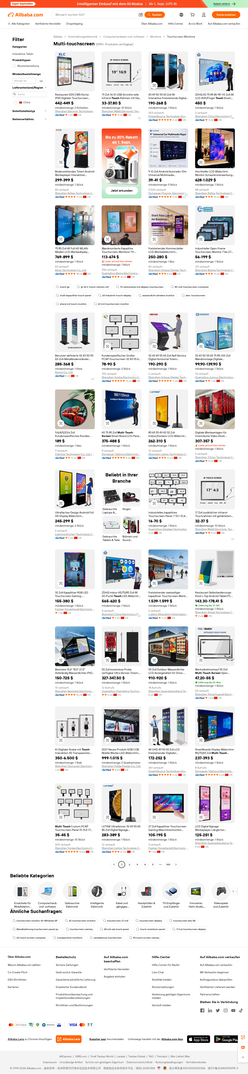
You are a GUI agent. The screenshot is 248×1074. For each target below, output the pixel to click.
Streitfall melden (162, 979)
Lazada (121, 1056)
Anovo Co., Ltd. (64, 372)
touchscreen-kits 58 (184, 920)
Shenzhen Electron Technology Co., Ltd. (75, 111)
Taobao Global (136, 1056)
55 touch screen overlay (146, 937)
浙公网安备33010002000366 (187, 1068)
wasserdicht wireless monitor (158, 295)
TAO (150, 1056)
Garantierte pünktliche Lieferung (75, 979)
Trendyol (162, 1056)
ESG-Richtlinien (17, 979)
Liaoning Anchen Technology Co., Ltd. (75, 534)
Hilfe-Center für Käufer (166, 964)
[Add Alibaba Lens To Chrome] (69, 1039)
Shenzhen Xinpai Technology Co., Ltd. (215, 612)
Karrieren (13, 987)
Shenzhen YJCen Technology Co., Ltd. (215, 457)
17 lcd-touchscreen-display (191, 929)
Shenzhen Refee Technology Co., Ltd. (75, 193)
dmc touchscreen (195, 295)
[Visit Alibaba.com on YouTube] (233, 1010)
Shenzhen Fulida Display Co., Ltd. (121, 766)
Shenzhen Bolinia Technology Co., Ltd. (215, 270)
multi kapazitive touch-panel (75, 295)
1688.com (81, 1056)
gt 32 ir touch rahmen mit (95, 287)
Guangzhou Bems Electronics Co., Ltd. (121, 273)
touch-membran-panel (152, 929)
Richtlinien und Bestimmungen (74, 1005)
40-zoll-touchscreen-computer (192, 287)
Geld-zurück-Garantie (69, 972)
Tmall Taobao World (101, 1056)
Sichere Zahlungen (67, 964)
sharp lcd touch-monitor (73, 304)
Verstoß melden (161, 1005)
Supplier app (97, 1039)
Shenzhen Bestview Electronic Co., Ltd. (75, 691)
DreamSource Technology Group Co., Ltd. (168, 116)
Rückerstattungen (163, 987)
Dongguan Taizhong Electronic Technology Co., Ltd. (121, 454)
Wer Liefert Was (180, 1056)
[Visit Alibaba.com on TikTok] (241, 1010)
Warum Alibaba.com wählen (24, 964)
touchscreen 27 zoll (117, 920)
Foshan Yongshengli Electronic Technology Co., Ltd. (75, 609)
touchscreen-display (151, 920)
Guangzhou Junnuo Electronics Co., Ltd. (215, 377)
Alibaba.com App (172, 1039)
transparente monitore (69, 937)
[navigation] (29, 451)
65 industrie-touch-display (116, 295)
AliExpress (65, 1056)
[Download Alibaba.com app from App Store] (198, 1039)
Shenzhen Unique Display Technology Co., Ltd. (168, 270)
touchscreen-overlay (81, 929)
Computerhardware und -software (123, 36)
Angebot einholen (114, 976)
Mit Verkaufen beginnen (214, 972)
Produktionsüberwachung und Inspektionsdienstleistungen (74, 996)
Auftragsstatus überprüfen (216, 979)
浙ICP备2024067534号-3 (223, 1068)
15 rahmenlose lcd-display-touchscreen (141, 287)
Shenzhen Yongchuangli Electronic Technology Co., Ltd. (215, 694)
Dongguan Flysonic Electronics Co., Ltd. (168, 193)
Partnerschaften (210, 994)
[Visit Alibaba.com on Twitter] (217, 1010)
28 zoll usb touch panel (116, 929)
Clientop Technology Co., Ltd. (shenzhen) (75, 454)
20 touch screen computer (31, 937)
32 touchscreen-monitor (82, 920)
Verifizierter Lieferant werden (217, 987)
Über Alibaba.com (19, 956)
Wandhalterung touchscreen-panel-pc (37, 929)
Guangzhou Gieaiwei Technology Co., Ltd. (168, 529)
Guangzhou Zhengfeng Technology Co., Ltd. (121, 691)
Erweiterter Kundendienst (71, 987)
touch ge (65, 287)
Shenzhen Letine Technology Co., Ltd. (168, 454)
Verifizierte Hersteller (116, 969)
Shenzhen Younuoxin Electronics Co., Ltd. (75, 766)
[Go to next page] (175, 864)
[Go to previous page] (113, 864)
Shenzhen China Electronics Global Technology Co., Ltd (215, 116)
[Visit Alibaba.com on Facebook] (202, 1010)
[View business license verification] (159, 1068)
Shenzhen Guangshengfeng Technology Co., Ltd (168, 691)
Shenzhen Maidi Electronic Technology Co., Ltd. (121, 111)
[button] (140, 14)
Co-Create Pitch (18, 972)
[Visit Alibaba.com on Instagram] (225, 1010)
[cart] (193, 15)
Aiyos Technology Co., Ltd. (71, 270)
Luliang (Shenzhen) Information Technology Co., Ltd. (168, 614)
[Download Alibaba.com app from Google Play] (227, 1039)
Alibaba (57, 36)
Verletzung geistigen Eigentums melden (171, 996)
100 (168, 864)
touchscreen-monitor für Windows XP (37, 920)
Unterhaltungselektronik (82, 36)
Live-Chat (158, 972)
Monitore (155, 36)
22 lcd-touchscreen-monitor (113, 304)
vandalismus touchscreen (108, 937)
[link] (243, 1037)
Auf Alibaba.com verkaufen (216, 964)
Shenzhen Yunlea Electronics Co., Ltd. (121, 377)
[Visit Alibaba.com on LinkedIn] (210, 1010)
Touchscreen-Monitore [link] (181, 36)
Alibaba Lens (16, 1039)
